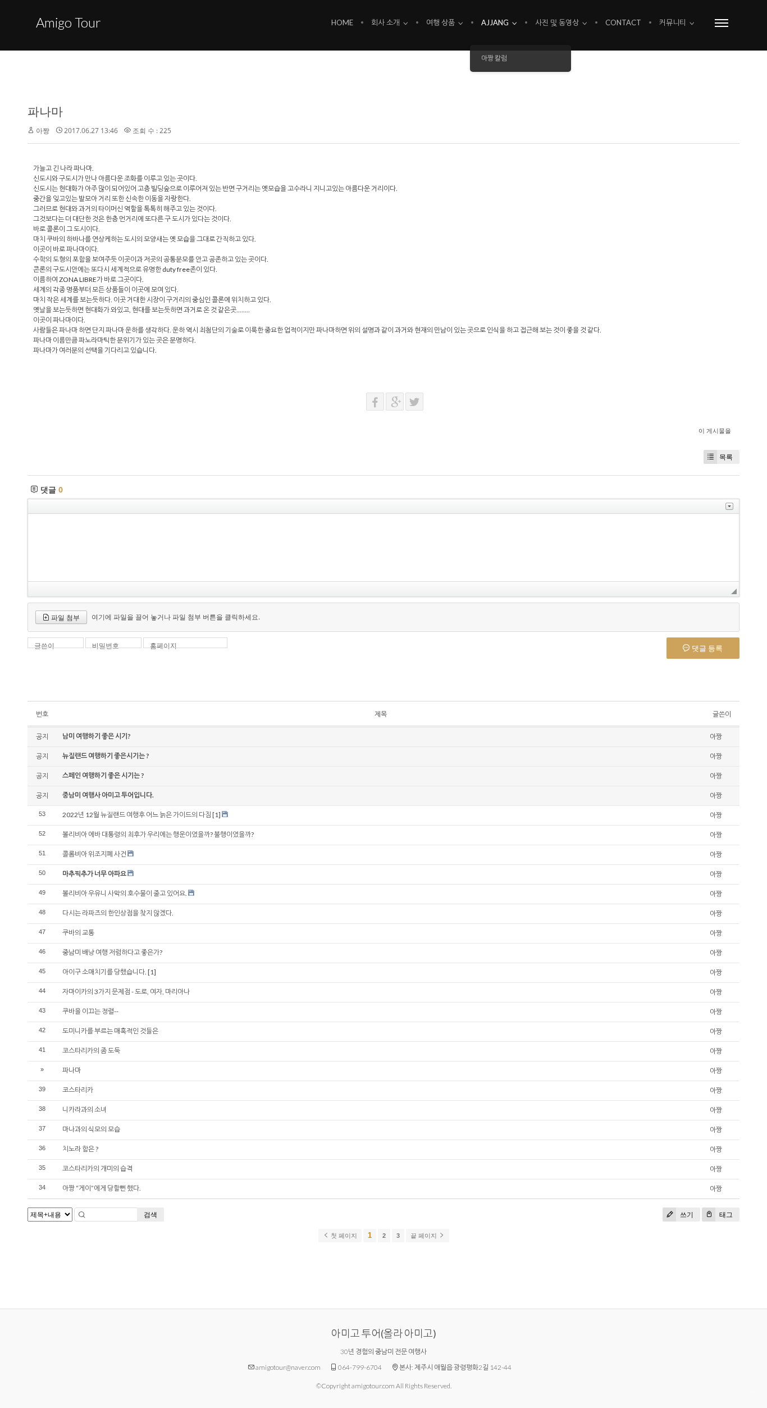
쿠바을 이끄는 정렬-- (90, 1011)
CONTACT (623, 22)
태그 (725, 1214)
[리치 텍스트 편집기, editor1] (383, 547)
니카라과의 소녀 (84, 1109)
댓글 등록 (706, 648)
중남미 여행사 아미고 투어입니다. (108, 795)
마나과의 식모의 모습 (91, 1129)
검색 (150, 1214)
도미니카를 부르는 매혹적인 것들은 (110, 1031)
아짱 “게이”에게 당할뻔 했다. (101, 1188)
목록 (726, 457)
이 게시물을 (714, 430)
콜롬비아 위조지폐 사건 (94, 854)
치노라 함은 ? (80, 1149)
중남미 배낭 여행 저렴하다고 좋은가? (112, 952)
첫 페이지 (343, 1235)
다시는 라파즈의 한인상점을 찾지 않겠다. (118, 913)
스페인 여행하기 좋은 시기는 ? (103, 775)
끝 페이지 (424, 1235)
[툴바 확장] (729, 506)
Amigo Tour (68, 22)
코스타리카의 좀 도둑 (91, 1050)
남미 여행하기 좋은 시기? (96, 736)
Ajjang (495, 22)
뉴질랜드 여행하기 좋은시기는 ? (105, 755)
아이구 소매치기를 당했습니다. (104, 972)
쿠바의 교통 (78, 932)
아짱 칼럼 (494, 58)
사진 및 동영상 (557, 22)
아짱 (42, 130)
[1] (216, 814)
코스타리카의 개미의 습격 (97, 1168)
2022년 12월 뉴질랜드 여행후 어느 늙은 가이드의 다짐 (136, 814)
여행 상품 (440, 22)
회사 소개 (385, 22)
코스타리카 (77, 1090)
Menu (721, 22)
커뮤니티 (672, 22)
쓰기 (685, 1214)
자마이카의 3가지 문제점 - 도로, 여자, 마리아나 (126, 991)
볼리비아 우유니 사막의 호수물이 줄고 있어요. (124, 893)
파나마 (45, 111)
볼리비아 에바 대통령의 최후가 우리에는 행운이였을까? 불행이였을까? (158, 834)
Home (342, 22)
